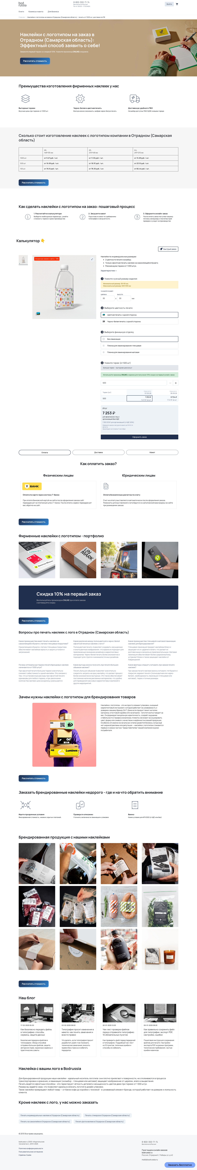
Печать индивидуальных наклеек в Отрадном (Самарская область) (50, 1115)
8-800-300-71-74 (81, 2)
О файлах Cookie (25, 1155)
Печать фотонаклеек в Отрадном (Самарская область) (99, 1121)
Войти (169, 4)
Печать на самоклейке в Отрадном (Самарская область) (45, 1121)
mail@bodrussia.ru (150, 1159)
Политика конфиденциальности (31, 1148)
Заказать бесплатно (180, 1164)
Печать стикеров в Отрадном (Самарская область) (107, 1115)
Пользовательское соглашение (31, 1152)
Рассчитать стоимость (35, 61)
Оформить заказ (139, 437)
